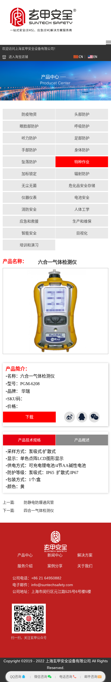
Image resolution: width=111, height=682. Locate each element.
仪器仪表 (29, 197)
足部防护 (81, 138)
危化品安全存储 (82, 185)
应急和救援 (29, 221)
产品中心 (25, 555)
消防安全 (29, 209)
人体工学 (81, 209)
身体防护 (81, 150)
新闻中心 (55, 555)
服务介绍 (25, 566)
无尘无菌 (29, 185)
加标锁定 (29, 174)
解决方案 (84, 555)
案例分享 (55, 566)
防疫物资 (29, 114)
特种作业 (81, 162)
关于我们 (84, 566)
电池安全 (81, 197)
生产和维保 (81, 221)
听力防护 (29, 138)
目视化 (82, 233)
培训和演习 (29, 245)
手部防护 (29, 150)
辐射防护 (81, 174)
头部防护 (81, 114)
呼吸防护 (81, 126)
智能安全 (29, 233)
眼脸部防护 (29, 126)
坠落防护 (29, 162)
